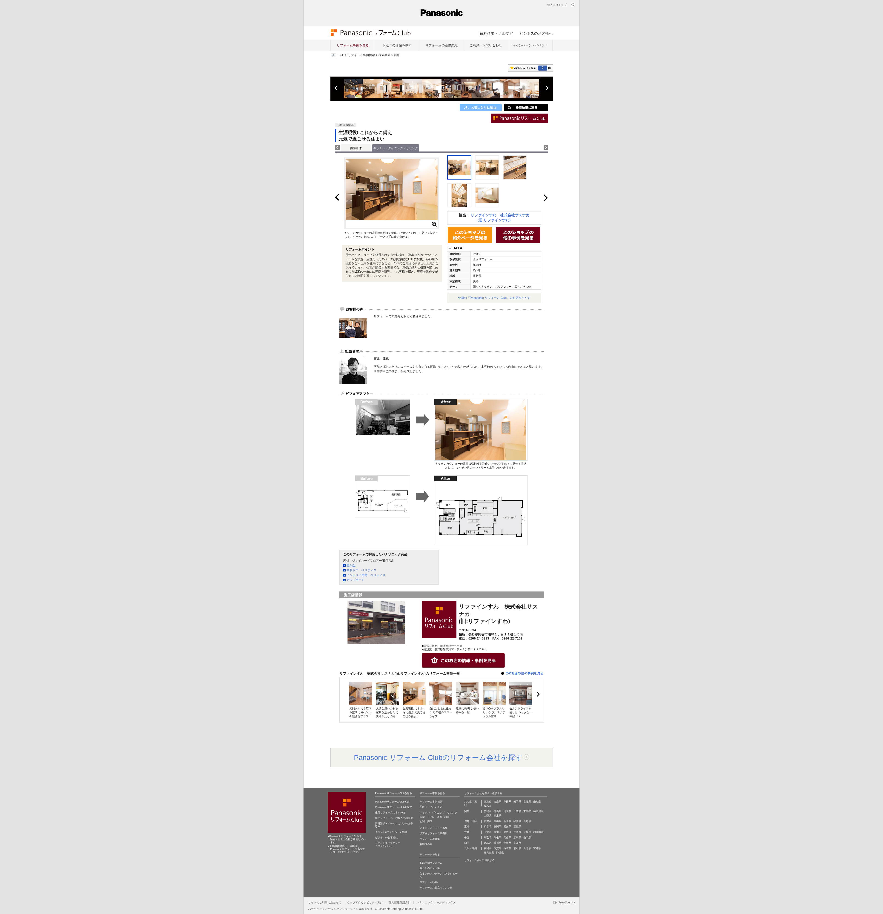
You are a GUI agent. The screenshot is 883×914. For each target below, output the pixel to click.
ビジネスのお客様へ (536, 33)
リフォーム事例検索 (361, 55)
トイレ (431, 817)
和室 (446, 817)
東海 (466, 826)
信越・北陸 (470, 821)
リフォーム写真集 (430, 838)
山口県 (527, 837)
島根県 (497, 837)
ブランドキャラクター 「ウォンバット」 (387, 844)
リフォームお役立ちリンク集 (436, 887)
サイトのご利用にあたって (324, 902)
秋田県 (507, 801)
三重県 (517, 826)
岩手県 (517, 801)
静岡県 (497, 826)
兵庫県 (517, 832)
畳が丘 (351, 565)
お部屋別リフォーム (431, 862)
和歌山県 (538, 832)
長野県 (527, 821)
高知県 (517, 842)
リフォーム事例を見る (353, 45)
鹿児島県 (489, 852)
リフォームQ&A (429, 882)
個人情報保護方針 (400, 902)
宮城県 (527, 801)
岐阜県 (487, 826)
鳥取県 (487, 837)
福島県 (487, 806)
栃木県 (497, 815)
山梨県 (487, 815)
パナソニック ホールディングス (436, 902)
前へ (336, 88)
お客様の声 (426, 844)
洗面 (439, 817)
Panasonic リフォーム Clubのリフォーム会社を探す (438, 757)
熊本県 (517, 848)
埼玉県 (507, 811)
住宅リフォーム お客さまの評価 (394, 818)
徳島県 (487, 842)
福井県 (517, 821)
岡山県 (507, 837)
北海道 (487, 801)
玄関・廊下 (426, 821)
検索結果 (384, 55)
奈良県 (527, 832)
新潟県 (487, 821)
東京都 (527, 811)
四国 (466, 842)
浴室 (422, 817)
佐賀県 (497, 848)
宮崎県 (537, 848)
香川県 (497, 842)
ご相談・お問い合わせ (486, 45)
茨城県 (487, 811)
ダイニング (438, 812)
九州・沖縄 (470, 848)
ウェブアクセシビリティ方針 (365, 902)
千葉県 (517, 811)
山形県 (537, 801)
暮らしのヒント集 (430, 868)
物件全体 (356, 148)
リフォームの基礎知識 (441, 45)
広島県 (517, 837)
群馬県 (497, 811)
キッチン (425, 812)
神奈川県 (538, 811)
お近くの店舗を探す (397, 45)
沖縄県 (500, 852)
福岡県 (487, 848)
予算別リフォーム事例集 (433, 833)
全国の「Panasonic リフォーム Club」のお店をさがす (494, 298)
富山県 (497, 821)
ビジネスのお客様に (386, 837)
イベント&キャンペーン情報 (391, 832)
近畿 (466, 832)
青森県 (497, 801)
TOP (341, 55)
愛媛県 (507, 842)
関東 (466, 811)
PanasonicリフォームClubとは (392, 801)
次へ (546, 88)
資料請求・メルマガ (496, 33)
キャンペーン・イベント (530, 45)
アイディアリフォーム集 (433, 827)
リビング (452, 812)
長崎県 (507, 848)
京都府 (497, 832)
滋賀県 (487, 832)
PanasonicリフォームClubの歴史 (393, 807)
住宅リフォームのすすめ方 (390, 812)
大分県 (527, 848)
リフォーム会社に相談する (479, 860)
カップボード (355, 580)
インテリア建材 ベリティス (366, 575)
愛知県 (507, 826)
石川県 (507, 821)
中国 (466, 837)
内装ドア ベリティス (361, 570)
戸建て (423, 806)
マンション (436, 806)
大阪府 (507, 832)
